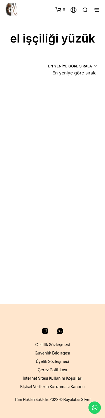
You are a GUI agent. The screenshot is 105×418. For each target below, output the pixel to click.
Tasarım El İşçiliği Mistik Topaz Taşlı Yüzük (24, 259)
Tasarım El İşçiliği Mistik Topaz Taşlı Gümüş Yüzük (24, 149)
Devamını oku (23, 278)
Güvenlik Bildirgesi (52, 352)
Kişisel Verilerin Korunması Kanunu (52, 386)
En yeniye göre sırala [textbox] (74, 73)
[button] (60, 9)
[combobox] (74, 73)
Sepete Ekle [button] (21, 168)
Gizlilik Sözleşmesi (52, 344)
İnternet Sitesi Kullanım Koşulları (53, 378)
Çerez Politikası (52, 369)
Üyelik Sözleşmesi (52, 361)
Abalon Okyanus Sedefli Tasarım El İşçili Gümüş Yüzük (70, 149)
